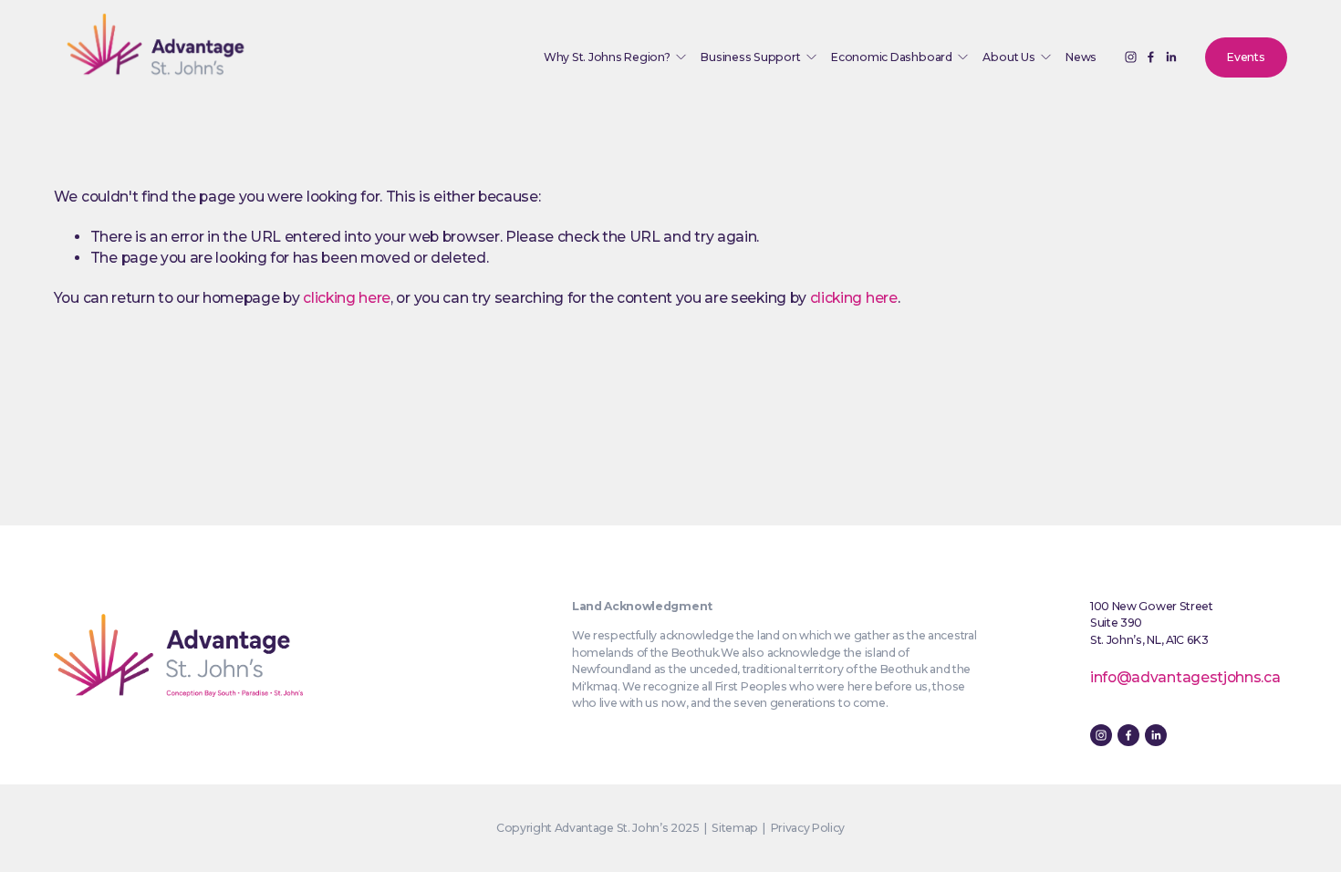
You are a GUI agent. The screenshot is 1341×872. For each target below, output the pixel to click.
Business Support (750, 57)
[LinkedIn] (1171, 57)
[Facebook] (1151, 57)
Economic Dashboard (891, 57)
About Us (1008, 57)
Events (1246, 57)
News (1081, 57)
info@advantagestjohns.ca (1185, 677)
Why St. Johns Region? (607, 57)
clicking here (346, 297)
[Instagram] (1131, 57)
